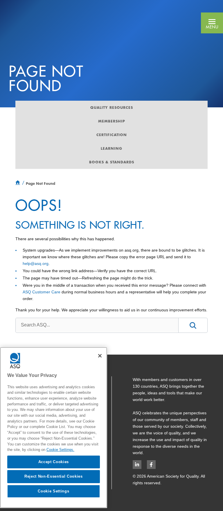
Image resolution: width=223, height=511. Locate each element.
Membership (111, 121)
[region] (53, 427)
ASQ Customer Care (41, 292)
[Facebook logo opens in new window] (151, 464)
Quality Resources (111, 107)
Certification (111, 134)
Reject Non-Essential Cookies (53, 476)
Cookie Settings (53, 491)
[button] (212, 22)
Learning (111, 148)
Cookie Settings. (60, 449)
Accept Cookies (53, 462)
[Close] (99, 355)
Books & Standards (111, 162)
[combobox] (97, 325)
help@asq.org (35, 263)
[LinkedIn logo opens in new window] (137, 464)
